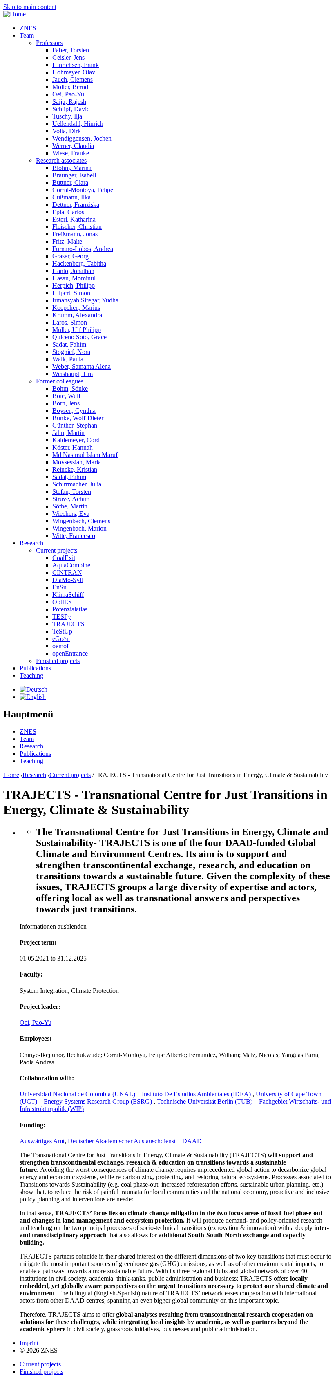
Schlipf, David (71, 108)
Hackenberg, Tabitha (79, 263)
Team (27, 35)
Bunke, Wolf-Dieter (77, 417)
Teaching (31, 675)
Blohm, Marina (72, 167)
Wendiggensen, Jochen (82, 138)
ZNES (28, 28)
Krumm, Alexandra (77, 314)
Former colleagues (59, 381)
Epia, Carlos (68, 211)
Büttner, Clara (70, 182)
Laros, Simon (69, 322)
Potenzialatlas (69, 609)
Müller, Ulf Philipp (76, 329)
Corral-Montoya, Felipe (82, 189)
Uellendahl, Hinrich (77, 123)
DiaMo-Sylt (67, 579)
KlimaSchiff (68, 594)
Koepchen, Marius (76, 307)
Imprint (29, 1342)
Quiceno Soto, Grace (79, 337)
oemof (60, 646)
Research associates (61, 160)
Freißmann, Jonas (75, 234)
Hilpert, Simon (71, 292)
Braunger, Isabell (74, 175)
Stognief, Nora (71, 351)
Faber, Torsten (70, 50)
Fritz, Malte (67, 241)
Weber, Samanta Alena (81, 366)
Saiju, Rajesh (69, 101)
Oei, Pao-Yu (68, 94)
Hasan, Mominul (74, 278)
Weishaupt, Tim (72, 373)
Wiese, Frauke (70, 153)
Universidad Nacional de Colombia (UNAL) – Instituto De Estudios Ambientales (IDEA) (136, 1094)
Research (31, 543)
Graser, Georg (70, 256)
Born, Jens (66, 403)
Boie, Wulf (66, 395)
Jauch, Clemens (72, 79)
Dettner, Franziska (75, 204)
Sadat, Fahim (69, 344)
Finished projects (58, 660)
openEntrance (70, 653)
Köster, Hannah (72, 447)
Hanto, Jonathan (73, 270)
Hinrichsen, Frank (75, 64)
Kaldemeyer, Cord (76, 440)
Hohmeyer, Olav (73, 72)
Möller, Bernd (70, 86)
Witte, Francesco (73, 535)
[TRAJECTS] (33, 689)
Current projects (56, 550)
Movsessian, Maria (76, 462)
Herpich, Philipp (73, 285)
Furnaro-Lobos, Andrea (82, 248)
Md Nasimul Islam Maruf (85, 454)
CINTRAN (67, 572)
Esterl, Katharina (74, 219)
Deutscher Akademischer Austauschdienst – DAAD (135, 1141)
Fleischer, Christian (77, 226)
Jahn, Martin (68, 432)
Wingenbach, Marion (79, 528)
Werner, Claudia (73, 145)
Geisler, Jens (68, 57)
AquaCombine (71, 565)
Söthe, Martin (69, 506)
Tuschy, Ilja (67, 116)
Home (11, 774)
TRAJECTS (68, 623)
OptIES (62, 601)
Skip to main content (29, 6)
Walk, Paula (67, 359)
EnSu (59, 587)
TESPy (61, 616)
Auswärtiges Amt (42, 1141)
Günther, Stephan (74, 425)
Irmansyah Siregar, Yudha (85, 300)
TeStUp (62, 631)
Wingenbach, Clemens (81, 520)
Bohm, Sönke (70, 388)
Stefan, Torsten (71, 491)
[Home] (14, 14)
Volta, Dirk (66, 131)
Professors (49, 42)
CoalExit (63, 557)
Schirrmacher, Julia (76, 484)
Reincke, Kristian (74, 469)
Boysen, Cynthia (74, 410)
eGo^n (61, 638)
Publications (35, 668)
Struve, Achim (70, 498)
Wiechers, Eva (70, 513)
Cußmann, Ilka (71, 197)
